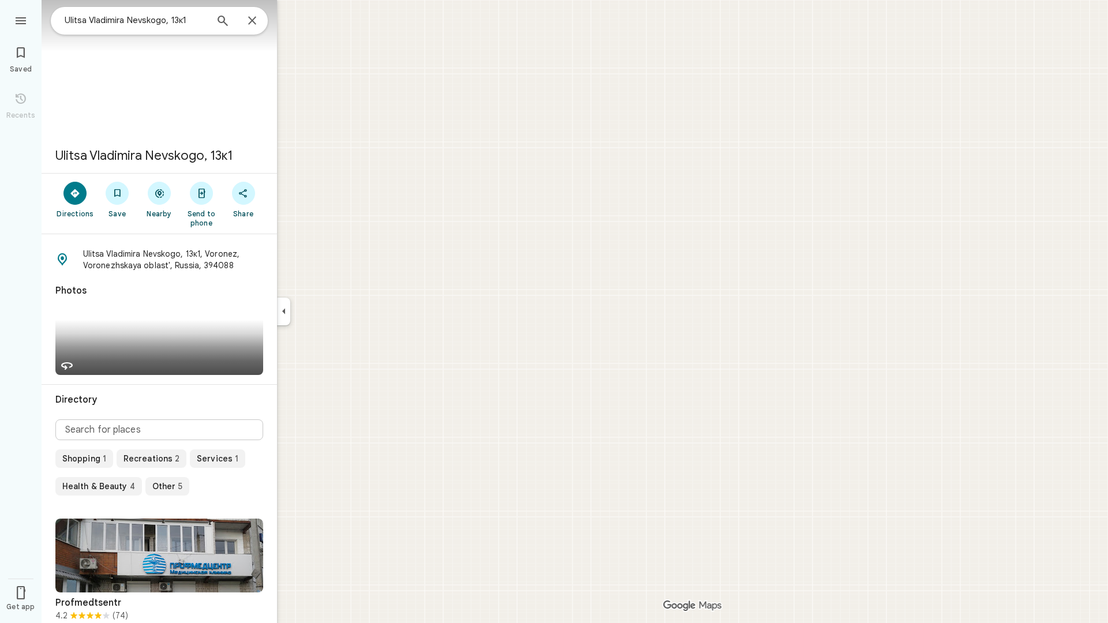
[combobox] (136, 20)
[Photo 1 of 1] (159, 555)
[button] (159, 259)
